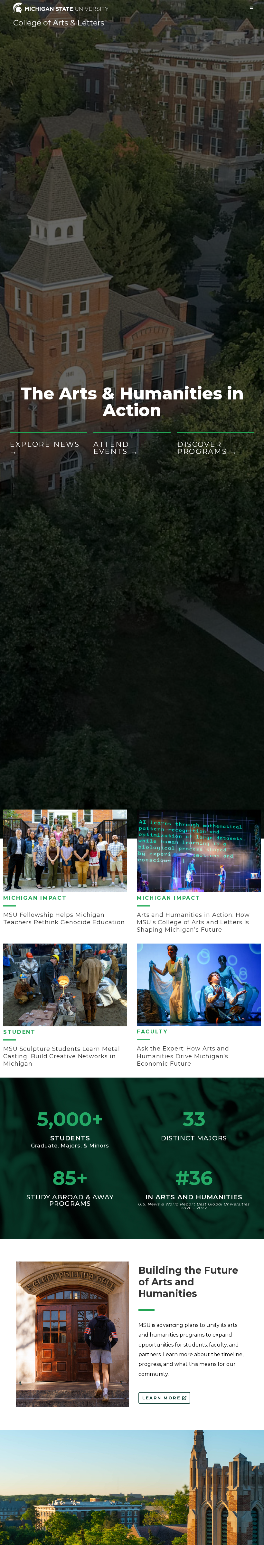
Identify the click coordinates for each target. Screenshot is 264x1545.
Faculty (152, 1032)
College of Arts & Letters (58, 22)
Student (19, 1032)
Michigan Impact (35, 898)
